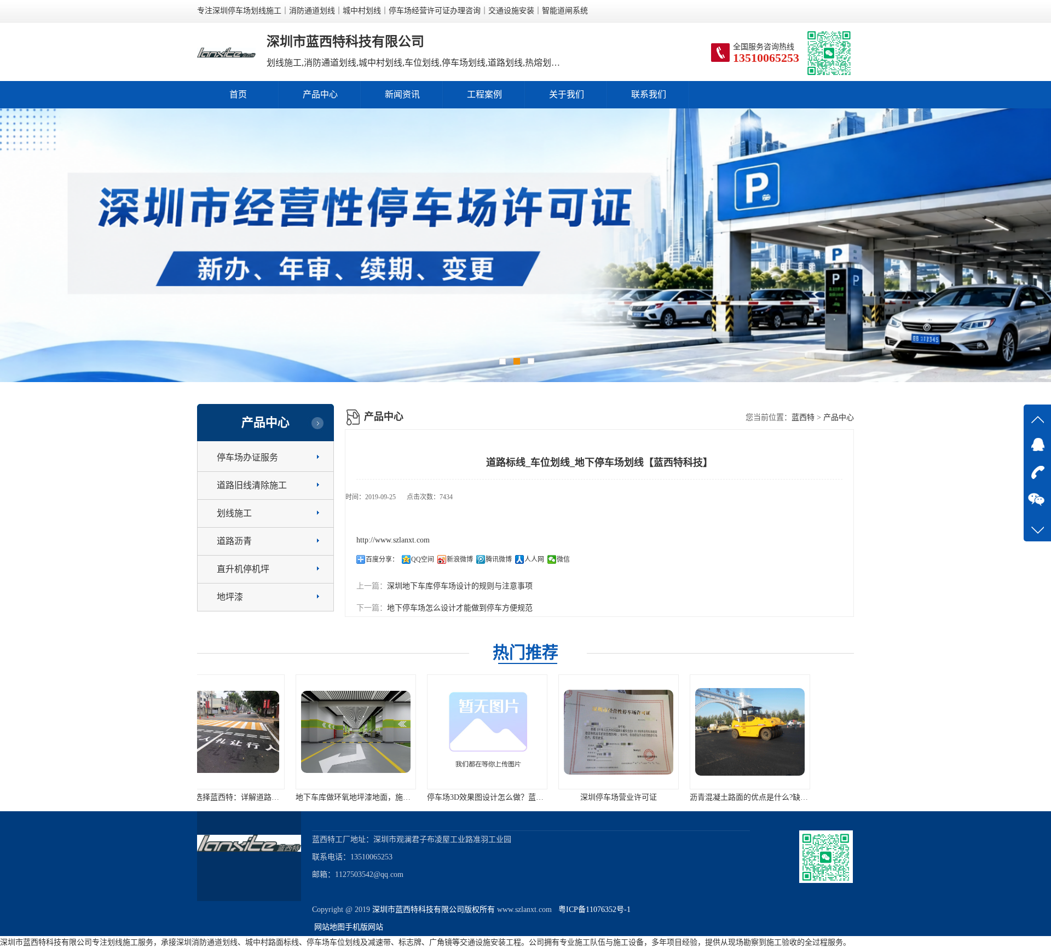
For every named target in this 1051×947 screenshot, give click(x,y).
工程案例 (484, 94)
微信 (563, 559)
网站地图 (329, 927)
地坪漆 (230, 597)
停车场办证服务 (247, 457)
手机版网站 (364, 927)
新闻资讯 (402, 94)
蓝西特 (803, 417)
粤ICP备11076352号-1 (592, 909)
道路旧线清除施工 (252, 485)
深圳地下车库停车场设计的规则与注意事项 (460, 586)
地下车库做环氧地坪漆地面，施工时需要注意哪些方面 (294, 797)
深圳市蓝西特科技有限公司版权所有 (433, 909)
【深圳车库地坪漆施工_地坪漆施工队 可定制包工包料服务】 (830, 797)
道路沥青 (234, 541)
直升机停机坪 (243, 569)
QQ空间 (422, 559)
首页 (238, 94)
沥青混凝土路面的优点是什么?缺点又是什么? (673, 797)
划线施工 (234, 513)
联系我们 (648, 94)
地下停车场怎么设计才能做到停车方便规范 (460, 608)
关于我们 (566, 94)
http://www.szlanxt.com (393, 540)
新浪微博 (460, 559)
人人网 (534, 559)
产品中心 (320, 94)
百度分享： (382, 559)
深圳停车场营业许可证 (525, 797)
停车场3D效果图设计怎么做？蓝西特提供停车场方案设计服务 (438, 797)
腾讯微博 (499, 559)
